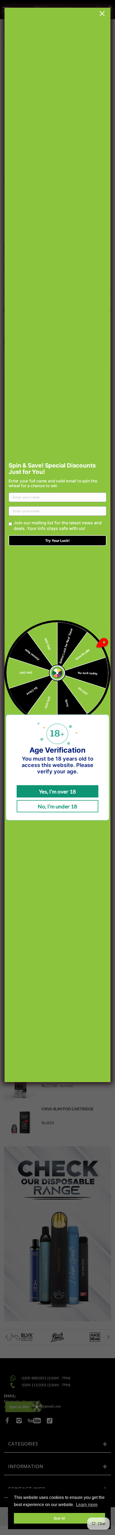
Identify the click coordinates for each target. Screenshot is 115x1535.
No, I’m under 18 (57, 806)
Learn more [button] (87, 1504)
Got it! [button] (59, 1518)
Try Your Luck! (57, 540)
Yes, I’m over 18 (57, 791)
